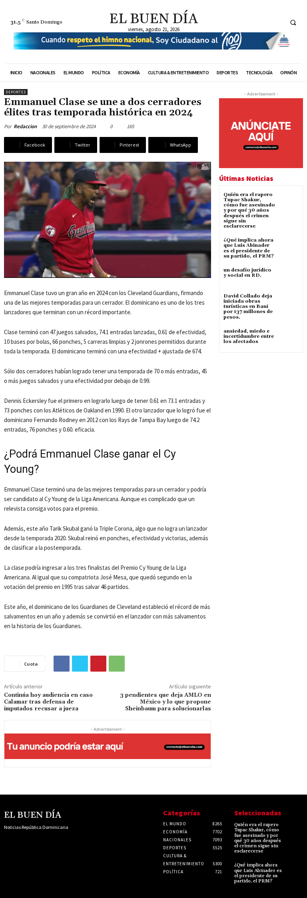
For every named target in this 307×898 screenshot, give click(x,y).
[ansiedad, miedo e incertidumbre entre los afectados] (289, 338)
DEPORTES (16, 92)
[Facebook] (246, 22)
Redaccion (25, 126)
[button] (293, 22)
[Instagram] (260, 22)
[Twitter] (275, 22)
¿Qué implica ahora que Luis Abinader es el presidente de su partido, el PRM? (248, 248)
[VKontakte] (46, 843)
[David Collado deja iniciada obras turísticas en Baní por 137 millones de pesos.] (289, 303)
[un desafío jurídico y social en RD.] (289, 277)
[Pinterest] (98, 664)
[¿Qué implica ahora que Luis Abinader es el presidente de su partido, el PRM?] (289, 247)
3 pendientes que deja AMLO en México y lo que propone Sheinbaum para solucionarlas (165, 702)
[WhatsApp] (117, 664)
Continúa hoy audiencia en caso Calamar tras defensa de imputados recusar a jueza (48, 702)
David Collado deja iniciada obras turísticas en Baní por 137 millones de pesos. (248, 306)
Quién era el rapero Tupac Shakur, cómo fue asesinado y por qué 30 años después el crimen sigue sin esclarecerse (249, 210)
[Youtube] (58, 843)
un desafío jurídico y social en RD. (247, 272)
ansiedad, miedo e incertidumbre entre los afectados (248, 336)
